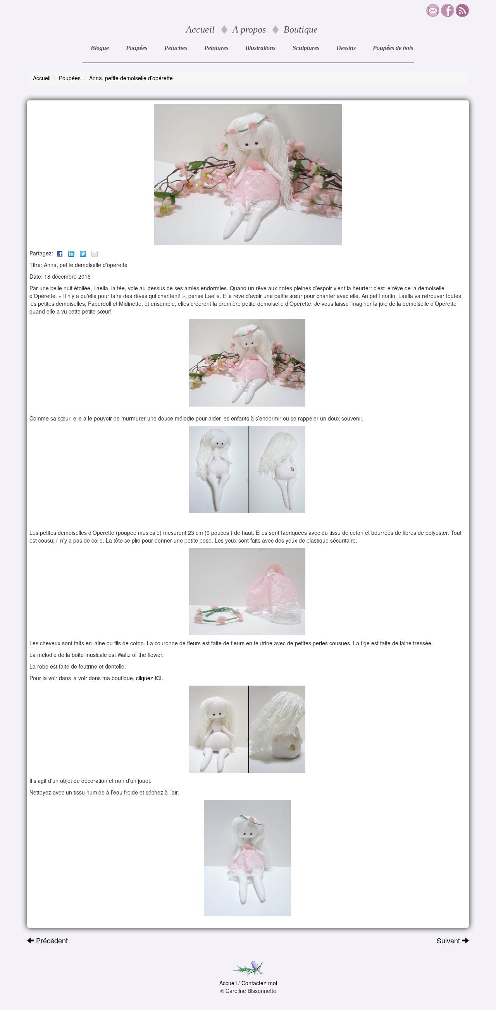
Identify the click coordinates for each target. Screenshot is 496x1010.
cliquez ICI (149, 678)
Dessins (346, 48)
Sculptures (306, 48)
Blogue (100, 48)
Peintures (216, 48)
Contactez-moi (259, 983)
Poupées (136, 48)
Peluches (175, 48)
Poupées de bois (393, 48)
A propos (249, 29)
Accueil (200, 29)
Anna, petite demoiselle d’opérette (131, 78)
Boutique (301, 29)
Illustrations (260, 48)
